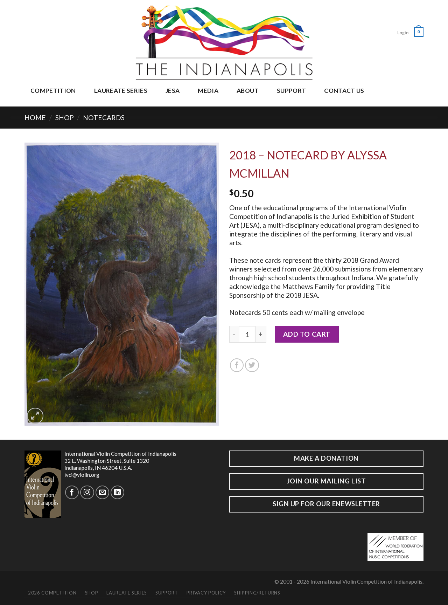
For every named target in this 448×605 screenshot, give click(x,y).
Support (291, 90)
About (248, 90)
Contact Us (344, 90)
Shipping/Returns (257, 593)
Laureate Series (120, 90)
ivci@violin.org (81, 475)
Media (208, 90)
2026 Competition (52, 593)
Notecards (104, 118)
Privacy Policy (206, 593)
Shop (64, 118)
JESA (173, 90)
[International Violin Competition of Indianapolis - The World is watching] (224, 41)
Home (35, 118)
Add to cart (306, 334)
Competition (53, 90)
